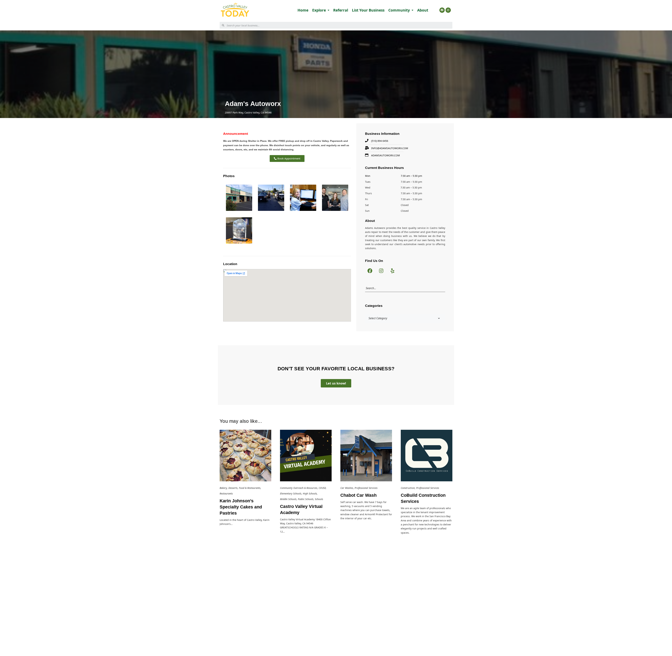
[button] (287, 158)
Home (303, 10)
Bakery (223, 488)
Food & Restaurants (249, 488)
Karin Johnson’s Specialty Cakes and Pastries (241, 506)
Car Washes (346, 488)
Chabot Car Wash (358, 495)
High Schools (310, 493)
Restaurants (226, 493)
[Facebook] (442, 10)
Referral (340, 10)
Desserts (232, 488)
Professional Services (366, 488)
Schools (319, 499)
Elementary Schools (290, 493)
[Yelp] (392, 271)
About (422, 10)
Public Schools (305, 499)
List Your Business (368, 10)
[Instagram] (448, 10)
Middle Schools (288, 499)
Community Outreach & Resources (298, 488)
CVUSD (322, 488)
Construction (408, 488)
